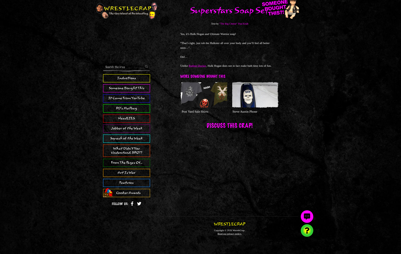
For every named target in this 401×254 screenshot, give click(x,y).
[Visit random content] (307, 230)
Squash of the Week (126, 138)
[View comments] (307, 216)
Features (127, 182)
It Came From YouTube (126, 98)
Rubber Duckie (197, 65)
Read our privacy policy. (230, 233)
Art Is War (126, 172)
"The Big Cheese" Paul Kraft (233, 23)
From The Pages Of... (126, 162)
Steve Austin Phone (244, 111)
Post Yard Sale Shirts (195, 111)
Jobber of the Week (126, 128)
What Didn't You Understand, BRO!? (126, 150)
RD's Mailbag (126, 108)
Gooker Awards (128, 193)
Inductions (126, 78)
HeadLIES (126, 118)
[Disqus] (229, 170)
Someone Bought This (126, 88)
